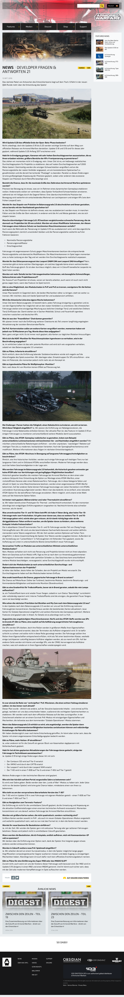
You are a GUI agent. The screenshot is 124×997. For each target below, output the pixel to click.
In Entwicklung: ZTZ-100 (112, 62)
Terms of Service (72, 985)
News (8, 67)
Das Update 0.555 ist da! (111, 48)
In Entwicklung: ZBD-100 (112, 76)
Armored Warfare (6, 962)
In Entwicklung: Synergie (110, 55)
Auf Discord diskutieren (78, 878)
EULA (64, 985)
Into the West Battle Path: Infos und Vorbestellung (111, 42)
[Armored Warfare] (108, 17)
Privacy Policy (82, 985)
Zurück (82, 68)
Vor (88, 68)
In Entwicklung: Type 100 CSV (111, 69)
